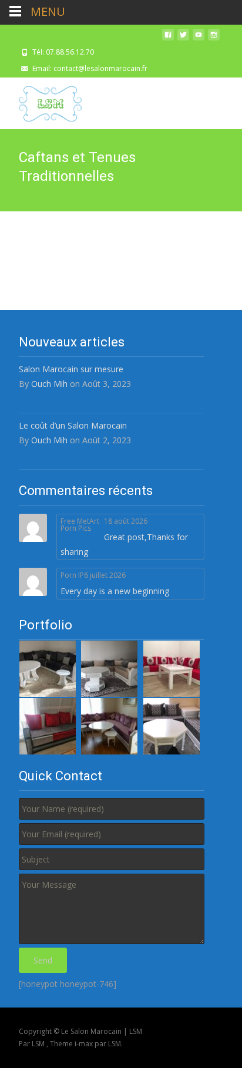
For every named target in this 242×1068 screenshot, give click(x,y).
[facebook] (168, 39)
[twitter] (183, 39)
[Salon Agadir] (109, 667)
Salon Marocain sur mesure (71, 369)
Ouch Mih (49, 383)
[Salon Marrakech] (171, 725)
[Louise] (109, 725)
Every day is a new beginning (114, 591)
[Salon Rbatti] (47, 667)
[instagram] (214, 39)
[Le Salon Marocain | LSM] (41, 101)
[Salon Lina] (171, 667)
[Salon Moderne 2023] (47, 725)
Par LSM (32, 1044)
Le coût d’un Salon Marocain (73, 425)
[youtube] (198, 39)
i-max (85, 1044)
